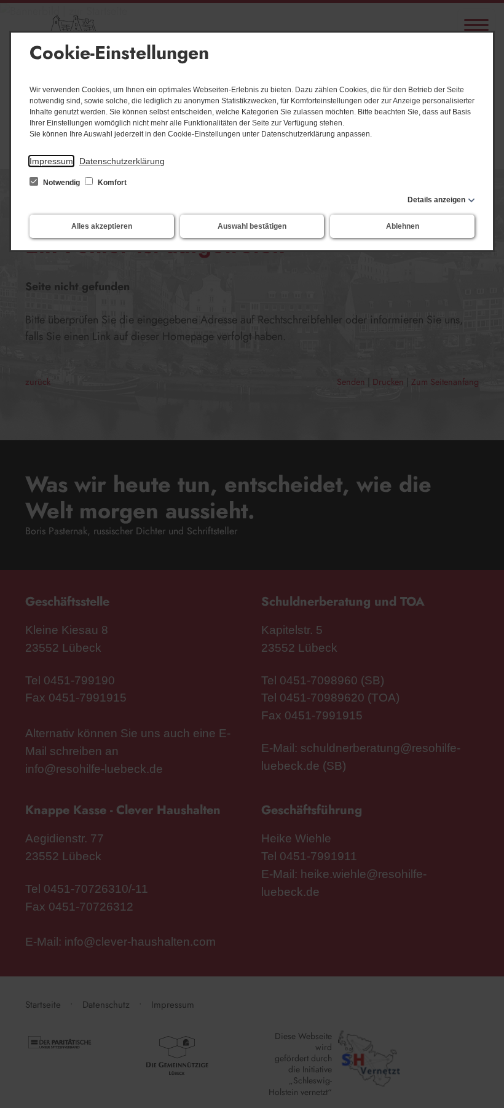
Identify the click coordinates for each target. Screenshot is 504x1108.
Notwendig (61, 182)
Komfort (111, 182)
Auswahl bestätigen (252, 226)
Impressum (51, 161)
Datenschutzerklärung (122, 161)
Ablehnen (402, 226)
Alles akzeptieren (101, 226)
